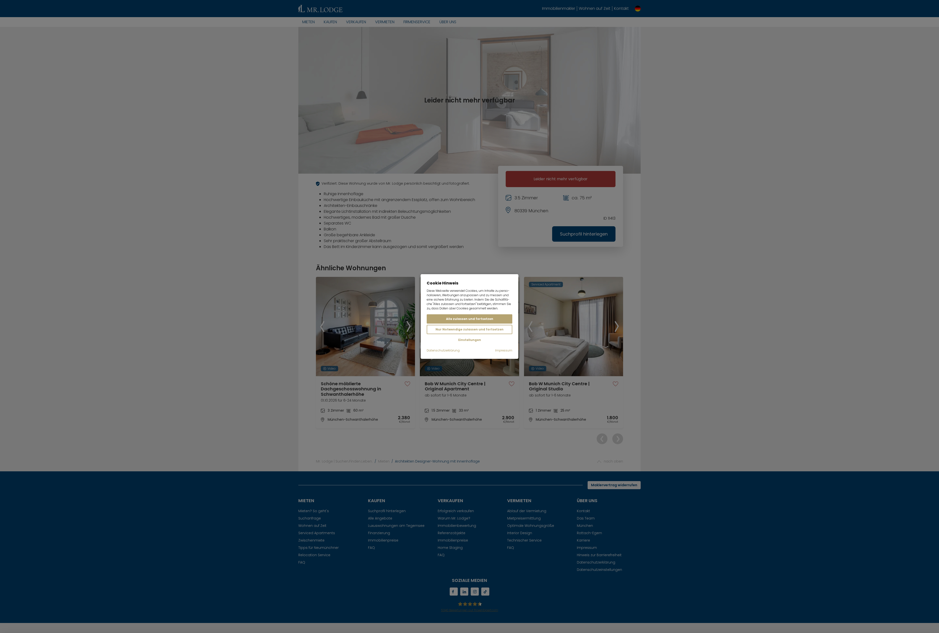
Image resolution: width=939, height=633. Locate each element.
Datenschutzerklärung (443, 350)
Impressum (503, 350)
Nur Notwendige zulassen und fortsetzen (469, 329)
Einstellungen (469, 340)
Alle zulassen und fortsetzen (469, 319)
